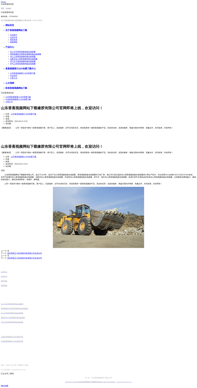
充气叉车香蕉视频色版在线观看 (23, 61)
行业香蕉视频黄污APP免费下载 (18, 99)
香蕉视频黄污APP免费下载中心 (20, 68)
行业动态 (13, 76)
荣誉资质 (13, 40)
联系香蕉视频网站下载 (16, 88)
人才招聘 (9, 83)
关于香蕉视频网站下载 (16, 30)
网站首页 (9, 25)
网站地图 (4, 386)
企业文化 (13, 37)
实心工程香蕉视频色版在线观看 (23, 56)
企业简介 (13, 35)
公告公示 (13, 78)
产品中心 (9, 47)
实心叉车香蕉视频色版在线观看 (23, 52)
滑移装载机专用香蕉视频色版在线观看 (25, 54)
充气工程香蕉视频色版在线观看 (23, 64)
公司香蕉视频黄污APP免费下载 (22, 73)
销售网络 (13, 42)
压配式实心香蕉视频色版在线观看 (23, 59)
